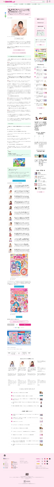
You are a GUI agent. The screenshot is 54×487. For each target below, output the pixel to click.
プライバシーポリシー (43, 467)
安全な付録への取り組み (45, 468)
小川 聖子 (11, 17)
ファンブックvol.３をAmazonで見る (19, 286)
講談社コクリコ (36, 161)
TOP (7, 6)
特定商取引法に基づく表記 (39, 468)
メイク (43, 32)
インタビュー (14, 6)
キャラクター (42, 33)
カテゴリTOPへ (19, 353)
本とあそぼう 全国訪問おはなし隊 (24, 462)
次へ (25, 324)
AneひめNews (10, 6)
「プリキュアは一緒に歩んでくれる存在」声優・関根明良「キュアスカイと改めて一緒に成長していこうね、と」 (13, 353)
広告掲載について (38, 467)
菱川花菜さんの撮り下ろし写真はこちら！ (13, 319)
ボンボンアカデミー (22, 458)
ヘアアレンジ (39, 32)
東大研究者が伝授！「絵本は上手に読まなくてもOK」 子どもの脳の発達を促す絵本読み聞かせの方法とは (24, 353)
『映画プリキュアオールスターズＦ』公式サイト (19, 180)
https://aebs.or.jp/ (27, 478)
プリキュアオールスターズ (13, 347)
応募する (41, 44)
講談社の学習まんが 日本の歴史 (23, 461)
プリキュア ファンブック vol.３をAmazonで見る (19, 52)
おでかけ (39, 33)
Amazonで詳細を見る (19, 316)
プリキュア (9, 347)
